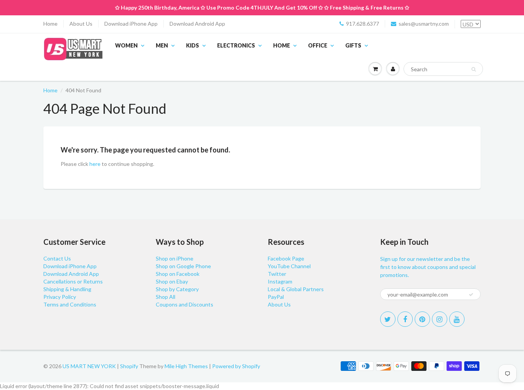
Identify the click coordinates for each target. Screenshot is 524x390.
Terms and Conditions (69, 304)
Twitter (277, 273)
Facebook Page (286, 258)
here (95, 164)
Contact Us (57, 258)
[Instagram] (439, 319)
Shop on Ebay (172, 281)
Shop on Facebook (177, 273)
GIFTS (353, 45)
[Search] (473, 69)
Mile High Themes (186, 366)
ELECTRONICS (236, 45)
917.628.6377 (362, 23)
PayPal (276, 296)
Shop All (165, 296)
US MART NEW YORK (89, 366)
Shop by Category (177, 289)
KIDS (192, 45)
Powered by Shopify (236, 366)
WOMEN (126, 45)
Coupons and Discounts (184, 304)
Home (50, 23)
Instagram (280, 281)
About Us (80, 23)
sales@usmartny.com (424, 23)
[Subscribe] (471, 294)
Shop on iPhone (174, 258)
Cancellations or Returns (73, 281)
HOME (281, 45)
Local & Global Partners (296, 289)
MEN (162, 45)
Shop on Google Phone (183, 266)
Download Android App (197, 23)
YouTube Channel (289, 266)
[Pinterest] (422, 319)
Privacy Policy (59, 296)
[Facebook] (405, 319)
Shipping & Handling (67, 289)
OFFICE (317, 45)
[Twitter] (387, 319)
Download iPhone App (131, 23)
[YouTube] (457, 319)
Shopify (129, 366)
